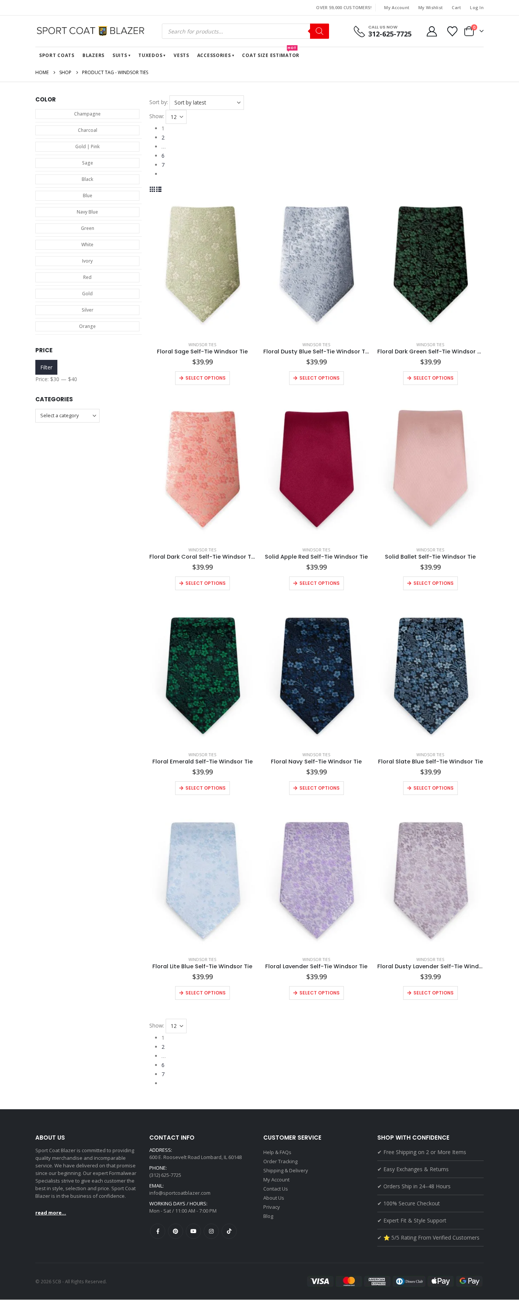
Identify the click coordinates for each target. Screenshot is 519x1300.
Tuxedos (150, 55)
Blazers (93, 55)
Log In (477, 7)
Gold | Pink (87, 146)
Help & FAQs (277, 1152)
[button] (152, 189)
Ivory (87, 261)
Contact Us (275, 1188)
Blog (268, 1216)
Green (87, 228)
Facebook (157, 1231)
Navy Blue (87, 212)
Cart (456, 7)
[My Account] (432, 31)
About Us (273, 1197)
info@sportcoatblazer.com (179, 1192)
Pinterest (175, 1231)
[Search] (319, 31)
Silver (87, 310)
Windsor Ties (202, 344)
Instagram (211, 1231)
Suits (119, 55)
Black (87, 179)
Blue (87, 195)
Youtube (193, 1231)
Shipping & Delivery (285, 1170)
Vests (181, 55)
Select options (205, 378)
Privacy (271, 1206)
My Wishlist (430, 7)
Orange (87, 326)
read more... (50, 1212)
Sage (87, 163)
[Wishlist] (452, 31)
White (87, 244)
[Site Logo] (92, 31)
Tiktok (229, 1231)
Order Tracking (280, 1161)
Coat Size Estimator (270, 53)
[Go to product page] (202, 265)
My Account (396, 7)
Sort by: (158, 102)
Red (87, 277)
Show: (156, 116)
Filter (46, 367)
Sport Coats (56, 55)
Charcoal (87, 130)
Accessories (214, 55)
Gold (87, 293)
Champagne (87, 114)
